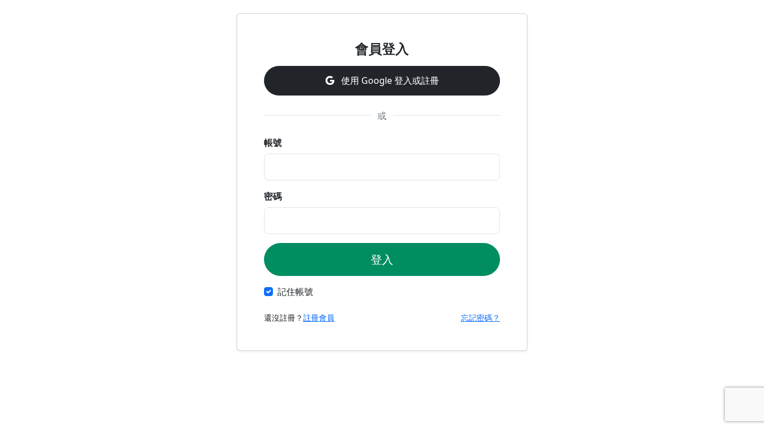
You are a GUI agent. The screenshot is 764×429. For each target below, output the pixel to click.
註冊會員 (318, 317)
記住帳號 (295, 291)
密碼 (273, 196)
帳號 (273, 142)
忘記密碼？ (480, 317)
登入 (382, 259)
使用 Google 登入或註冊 (389, 80)
